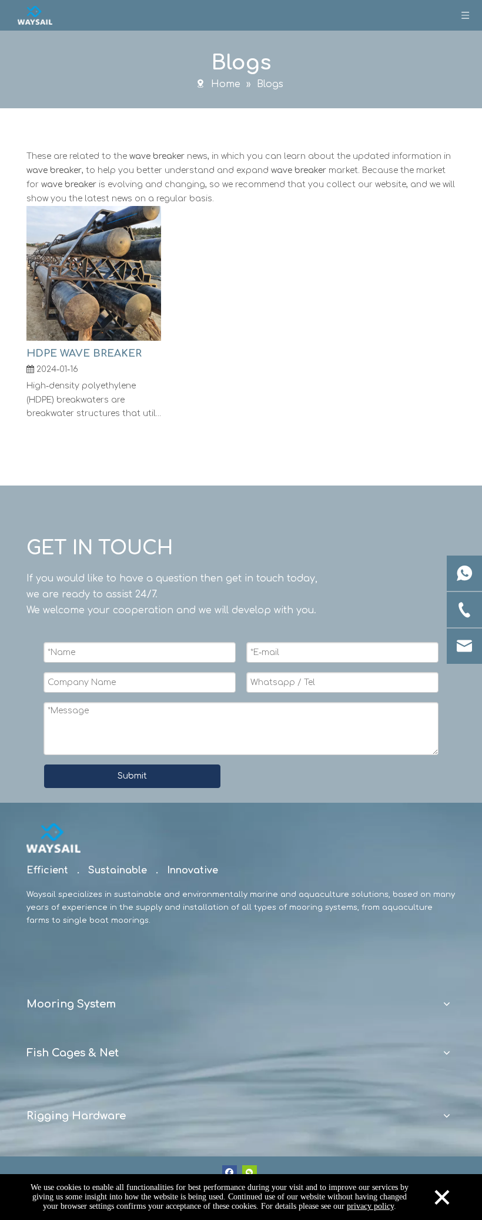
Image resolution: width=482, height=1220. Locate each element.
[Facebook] (229, 1172)
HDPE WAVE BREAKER (84, 353)
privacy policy (370, 1206)
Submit (132, 776)
